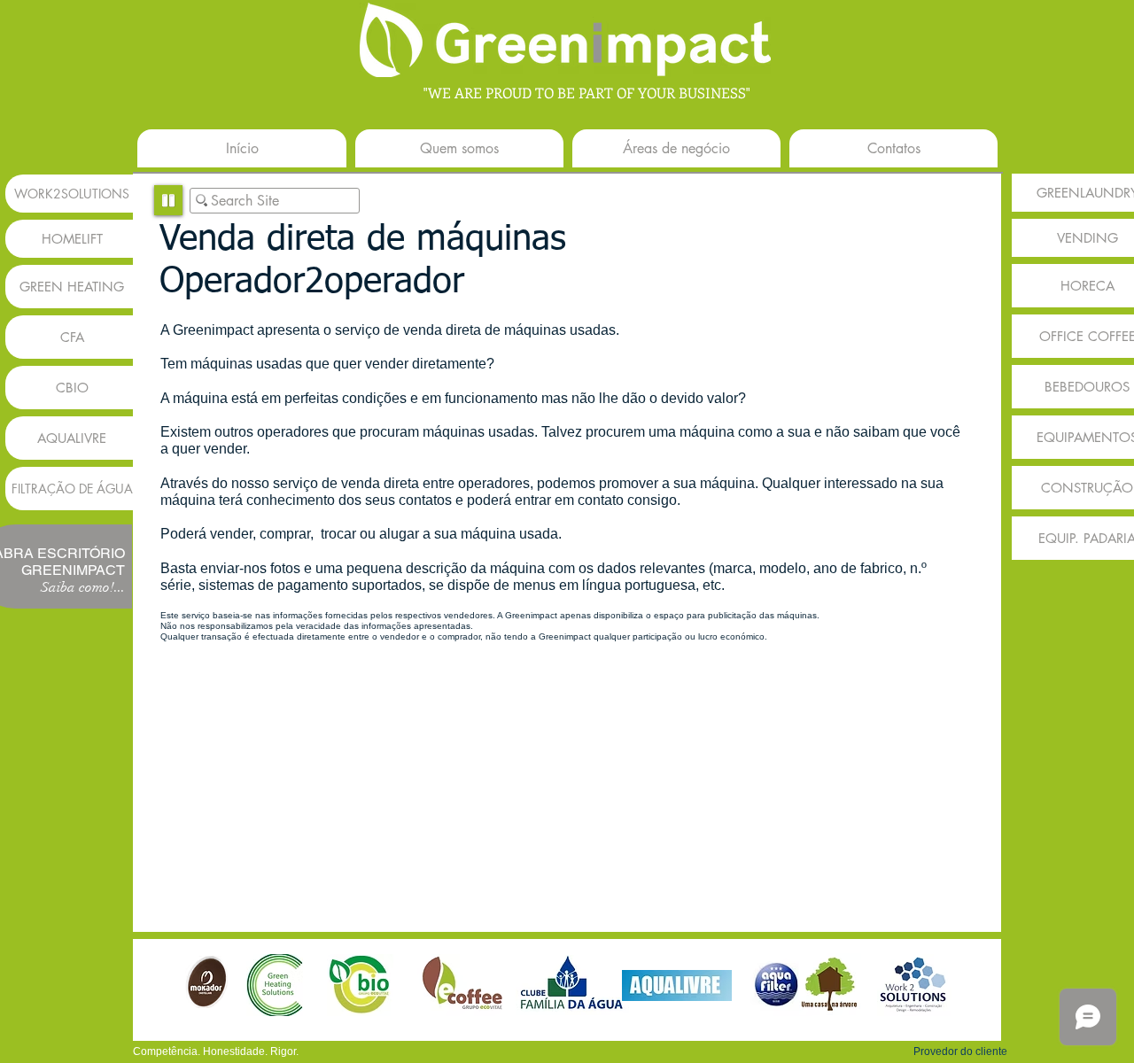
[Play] (168, 200)
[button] (960, 1051)
